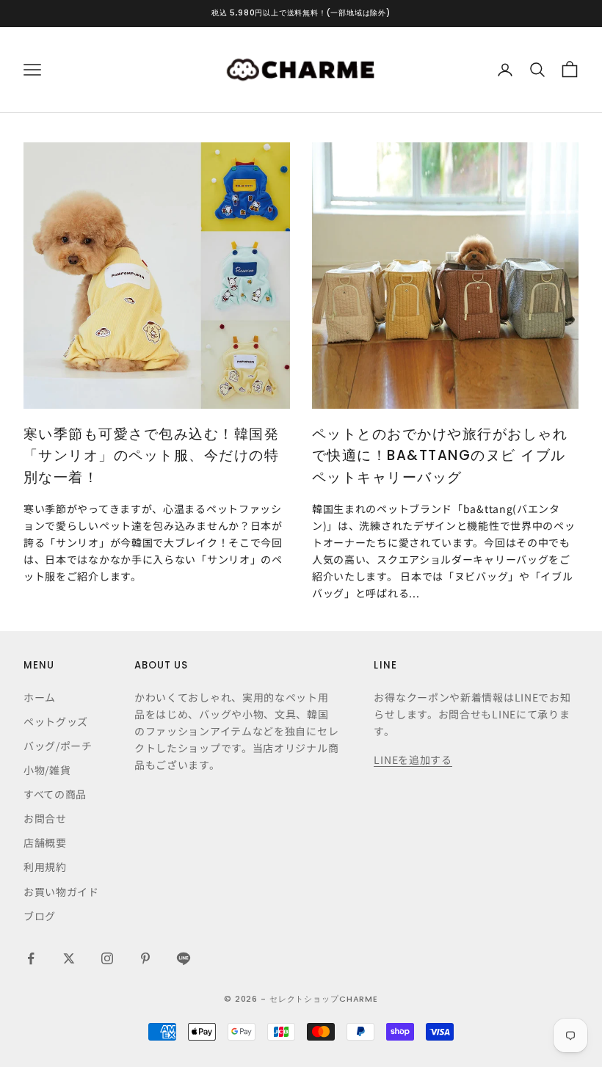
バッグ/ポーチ (58, 745)
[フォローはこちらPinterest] (145, 958)
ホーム (39, 697)
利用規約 (45, 866)
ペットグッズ (55, 721)
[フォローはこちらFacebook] (30, 958)
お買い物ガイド (61, 891)
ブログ (39, 915)
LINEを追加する (413, 759)
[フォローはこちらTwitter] (69, 958)
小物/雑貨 (47, 769)
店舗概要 (45, 842)
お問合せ (45, 818)
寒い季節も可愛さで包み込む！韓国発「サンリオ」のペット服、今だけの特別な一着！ (151, 456)
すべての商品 (55, 794)
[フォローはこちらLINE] (183, 958)
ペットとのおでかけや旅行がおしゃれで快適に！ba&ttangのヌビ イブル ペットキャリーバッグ (439, 456)
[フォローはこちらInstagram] (107, 958)
